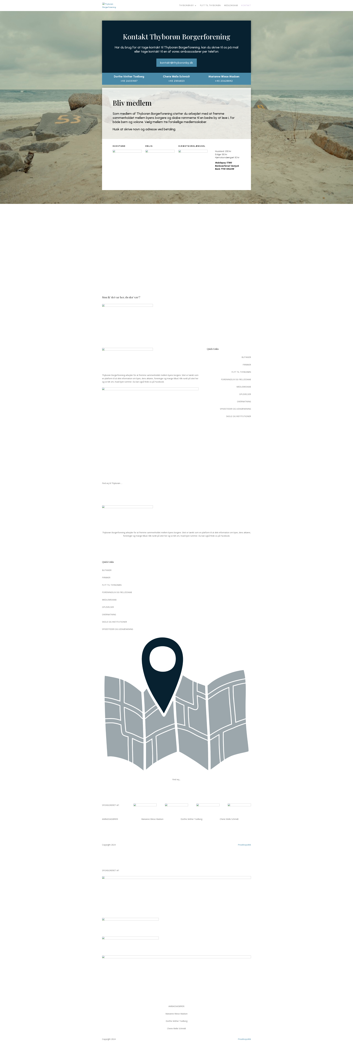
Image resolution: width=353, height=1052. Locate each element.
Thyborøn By (186, 6)
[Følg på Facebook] (224, 494)
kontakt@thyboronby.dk (176, 62)
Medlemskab (231, 6)
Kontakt (246, 6)
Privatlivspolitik (244, 844)
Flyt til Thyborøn (210, 6)
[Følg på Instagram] (249, 494)
